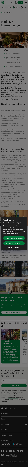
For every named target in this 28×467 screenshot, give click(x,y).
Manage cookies (13, 247)
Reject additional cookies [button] (14, 243)
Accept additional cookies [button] (14, 238)
